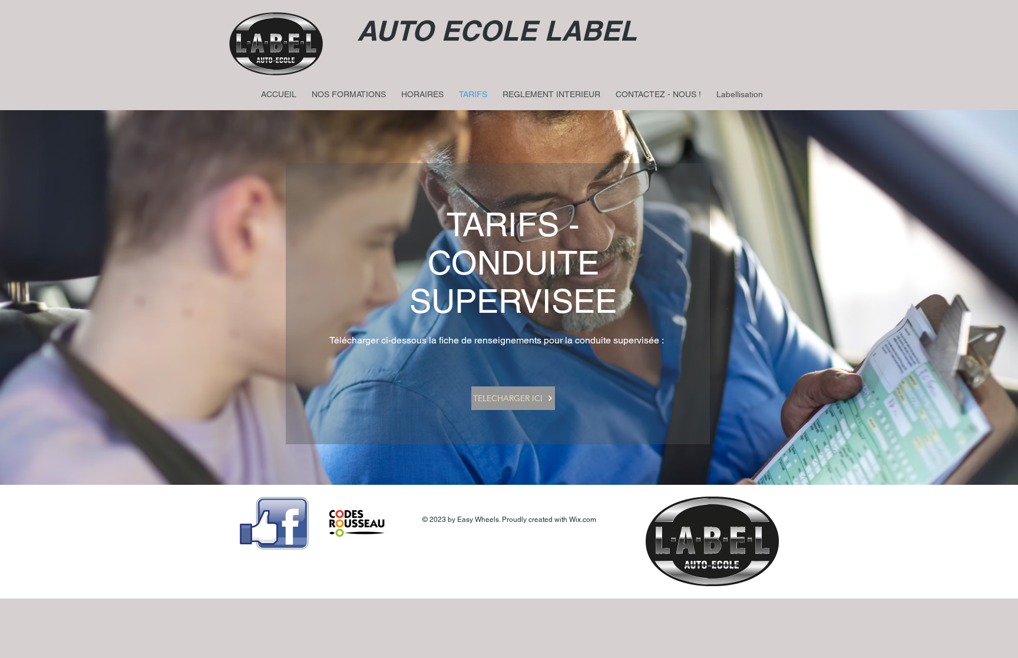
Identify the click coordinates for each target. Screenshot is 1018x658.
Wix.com (582, 519)
